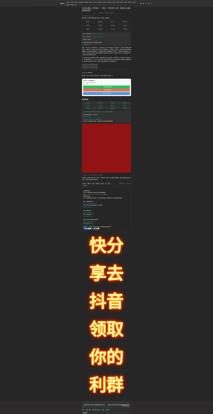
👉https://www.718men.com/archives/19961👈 (94, 194)
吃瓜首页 (68, 2)
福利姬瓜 (113, 105)
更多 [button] (75, 4)
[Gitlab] (151, 3)
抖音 (93, 183)
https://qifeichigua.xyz (88, 212)
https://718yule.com (88, 207)
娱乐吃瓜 (90, 2)
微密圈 (118, 2)
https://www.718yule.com (97, 36)
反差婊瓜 (125, 105)
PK (105, 183)
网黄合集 (100, 2)
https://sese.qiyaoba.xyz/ (89, 221)
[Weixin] (143, 3)
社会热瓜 (114, 2)
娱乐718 (84, 183)
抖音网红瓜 (109, 2)
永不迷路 (125, 2)
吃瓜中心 (88, 103)
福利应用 (129, 2)
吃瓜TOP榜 (95, 2)
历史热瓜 (113, 108)
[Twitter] (149, 3)
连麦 (109, 183)
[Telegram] (141, 3)
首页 (82, 15)
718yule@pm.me (87, 44)
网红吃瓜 (88, 105)
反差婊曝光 (86, 2)
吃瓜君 (101, 12)
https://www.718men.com (89, 203)
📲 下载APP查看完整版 (106, 87)
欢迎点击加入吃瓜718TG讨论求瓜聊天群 (92, 119)
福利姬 (121, 2)
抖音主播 (97, 183)
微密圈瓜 (88, 108)
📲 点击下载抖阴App (106, 89)
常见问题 (134, 2)
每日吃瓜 (72, 2)
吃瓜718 (62, 3)
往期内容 (72, 4)
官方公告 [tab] (84, 185)
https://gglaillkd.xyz (88, 216)
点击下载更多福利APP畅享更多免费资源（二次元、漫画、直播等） (98, 111)
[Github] (146, 3)
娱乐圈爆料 (81, 2)
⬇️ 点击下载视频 (106, 93)
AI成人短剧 (104, 2)
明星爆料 (125, 103)
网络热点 (89, 183)
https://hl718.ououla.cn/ (89, 225)
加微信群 (68, 4)
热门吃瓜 (76, 2)
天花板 (102, 183)
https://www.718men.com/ (97, 33)
